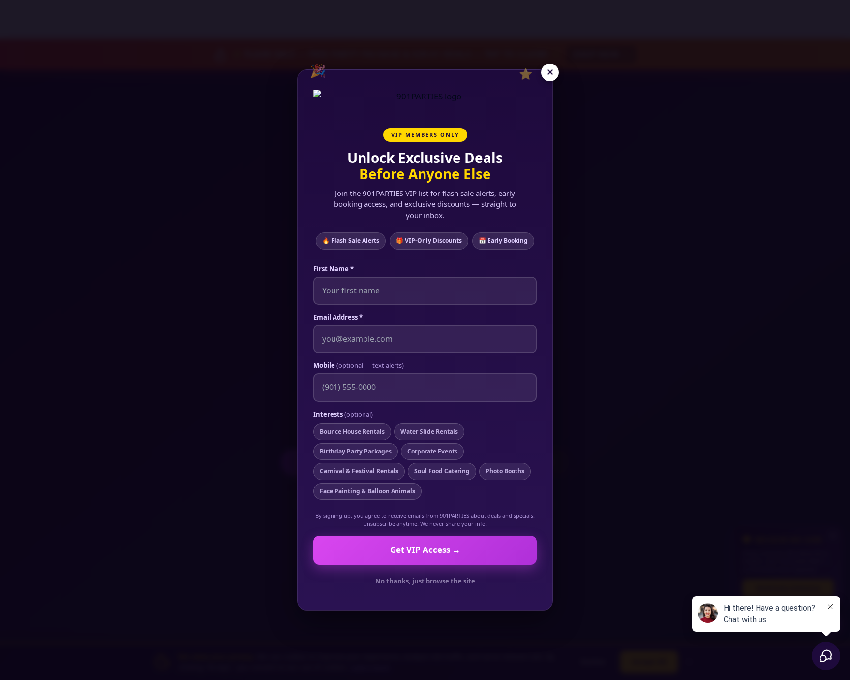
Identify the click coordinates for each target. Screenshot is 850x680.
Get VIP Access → (425, 549)
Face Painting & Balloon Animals (367, 491)
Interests (343, 414)
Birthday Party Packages (356, 451)
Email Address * (338, 317)
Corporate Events (432, 451)
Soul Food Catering (442, 471)
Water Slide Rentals (429, 431)
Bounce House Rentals (352, 431)
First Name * (333, 268)
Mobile (358, 365)
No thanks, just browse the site (425, 581)
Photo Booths (505, 471)
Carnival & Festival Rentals (359, 471)
